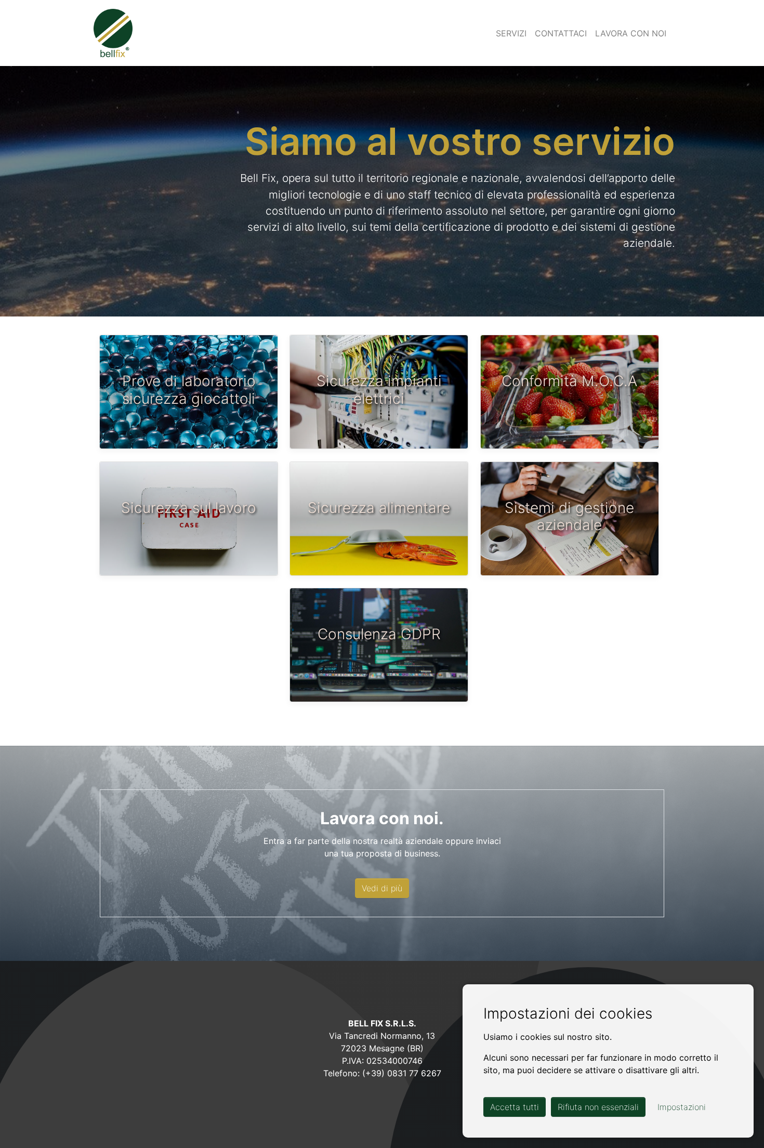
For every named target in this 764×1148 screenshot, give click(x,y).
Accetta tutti (514, 1107)
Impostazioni (681, 1107)
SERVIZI (511, 33)
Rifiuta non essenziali (598, 1107)
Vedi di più (382, 888)
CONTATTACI (561, 33)
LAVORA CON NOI (630, 33)
